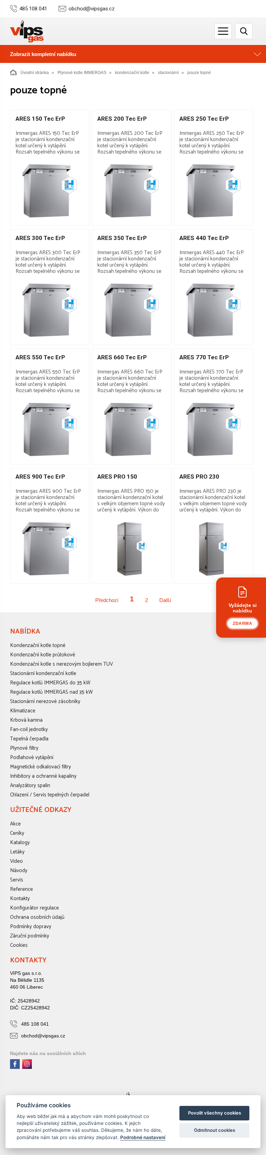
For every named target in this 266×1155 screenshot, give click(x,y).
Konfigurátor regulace (34, 908)
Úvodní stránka (34, 72)
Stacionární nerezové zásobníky (45, 701)
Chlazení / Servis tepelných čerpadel (49, 794)
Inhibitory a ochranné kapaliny (43, 776)
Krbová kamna (26, 720)
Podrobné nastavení (143, 1137)
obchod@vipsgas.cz (92, 8)
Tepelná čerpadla (29, 738)
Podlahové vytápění (31, 757)
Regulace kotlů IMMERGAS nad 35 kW (51, 692)
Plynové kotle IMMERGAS (81, 72)
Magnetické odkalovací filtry (40, 766)
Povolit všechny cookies (214, 1113)
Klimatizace (22, 710)
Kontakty (20, 898)
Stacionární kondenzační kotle (43, 673)
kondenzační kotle (132, 72)
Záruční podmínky (29, 936)
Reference (21, 889)
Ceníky (17, 833)
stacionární (168, 72)
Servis (16, 880)
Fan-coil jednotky (29, 729)
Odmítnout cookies (214, 1130)
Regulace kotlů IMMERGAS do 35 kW (50, 682)
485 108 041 (33, 8)
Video (16, 861)
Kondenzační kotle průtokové (42, 654)
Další (165, 600)
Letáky (17, 851)
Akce (15, 823)
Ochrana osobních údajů (37, 917)
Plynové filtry (24, 748)
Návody (18, 870)
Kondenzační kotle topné (37, 645)
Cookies (19, 945)
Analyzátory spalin (30, 785)
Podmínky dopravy (30, 926)
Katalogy (20, 842)
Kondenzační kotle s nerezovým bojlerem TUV (61, 664)
